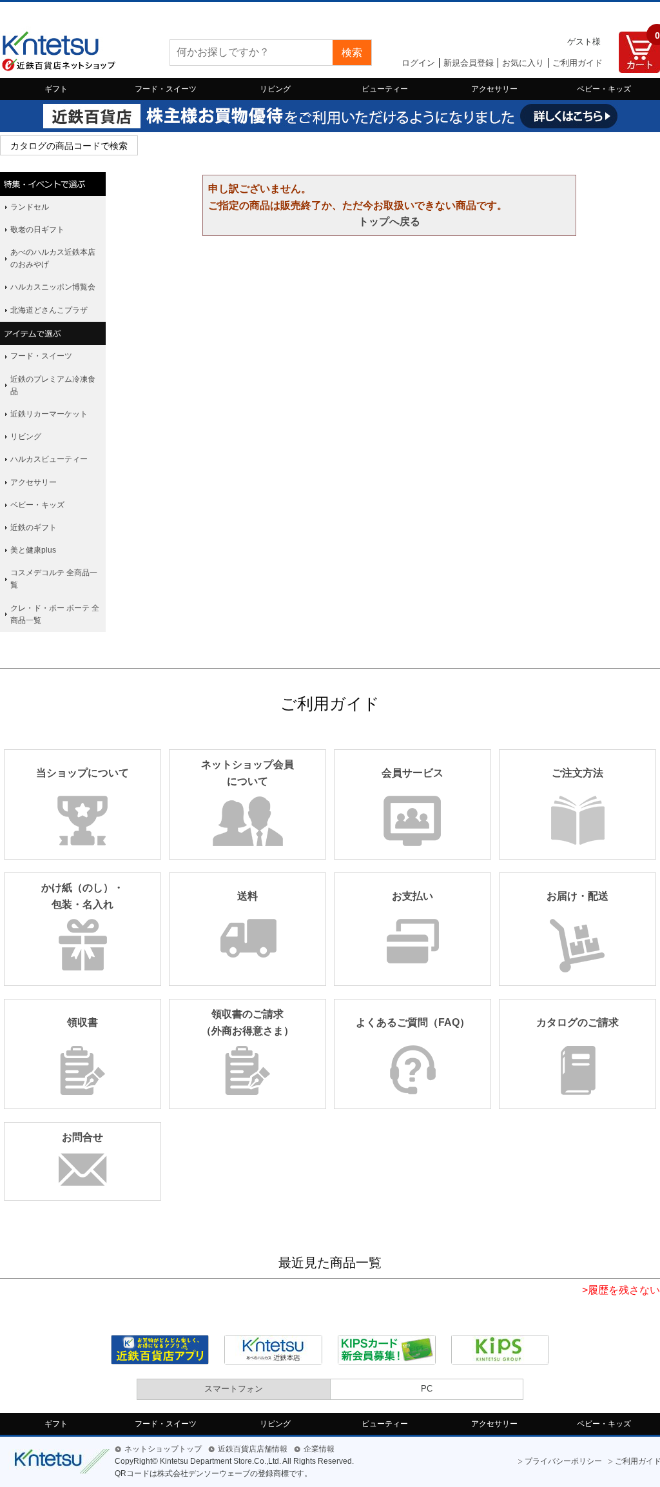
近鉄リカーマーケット (49, 414)
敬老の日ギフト (37, 229)
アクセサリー (494, 89)
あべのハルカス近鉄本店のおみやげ (52, 258)
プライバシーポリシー (563, 1461)
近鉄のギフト (33, 527)
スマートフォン (233, 1388)
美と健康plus (33, 550)
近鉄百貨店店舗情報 (252, 1448)
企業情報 (319, 1448)
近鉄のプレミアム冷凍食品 (52, 385)
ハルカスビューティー (49, 459)
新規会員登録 (468, 63)
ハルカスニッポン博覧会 (52, 286)
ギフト (56, 89)
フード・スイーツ (166, 89)
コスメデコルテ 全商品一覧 (53, 578)
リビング (275, 89)
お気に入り (523, 63)
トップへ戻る (389, 221)
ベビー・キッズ (604, 89)
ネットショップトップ (163, 1448)
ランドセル (29, 207)
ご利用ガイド (577, 63)
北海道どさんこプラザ (49, 310)
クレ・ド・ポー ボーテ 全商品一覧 (54, 614)
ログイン (418, 63)
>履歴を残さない (621, 1290)
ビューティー (385, 89)
